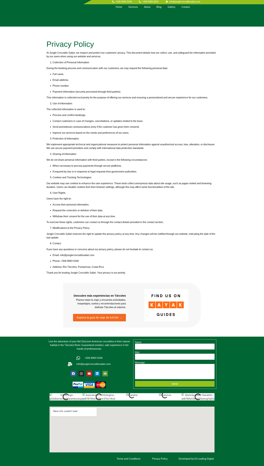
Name (138, 342)
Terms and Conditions (128, 458)
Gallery (171, 7)
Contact (186, 7)
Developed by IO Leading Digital (196, 458)
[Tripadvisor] (105, 373)
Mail (137, 352)
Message (140, 362)
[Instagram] (81, 373)
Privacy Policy (160, 458)
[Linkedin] (97, 373)
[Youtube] (89, 373)
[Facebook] (73, 373)
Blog (158, 7)
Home (119, 7)
